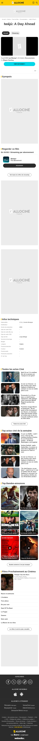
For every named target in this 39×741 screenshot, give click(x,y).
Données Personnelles (8, 721)
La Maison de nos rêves (8, 622)
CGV (7, 719)
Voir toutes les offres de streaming (19, 175)
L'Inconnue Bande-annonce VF (10, 558)
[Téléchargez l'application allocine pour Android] (23, 694)
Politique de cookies (15, 719)
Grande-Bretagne (28, 322)
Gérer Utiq (22, 723)
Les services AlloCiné (12, 723)
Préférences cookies (28, 719)
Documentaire (30, 58)
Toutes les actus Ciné (19, 424)
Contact (4, 717)
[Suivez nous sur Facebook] (8, 682)
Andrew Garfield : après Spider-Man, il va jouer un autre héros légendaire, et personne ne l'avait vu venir (29, 449)
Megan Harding (8, 60)
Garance (3, 615)
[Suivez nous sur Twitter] (14, 682)
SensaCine (26, 705)
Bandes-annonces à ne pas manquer (19, 564)
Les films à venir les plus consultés (20, 629)
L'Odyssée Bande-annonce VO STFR (29, 558)
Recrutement (22, 717)
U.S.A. (21, 322)
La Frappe (4, 612)
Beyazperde (8, 708)
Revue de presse (20, 721)
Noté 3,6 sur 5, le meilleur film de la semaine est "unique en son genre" (29, 374)
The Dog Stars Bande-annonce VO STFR (29, 508)
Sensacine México (17, 710)
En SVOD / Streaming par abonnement (17, 152)
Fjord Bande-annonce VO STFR (29, 533)
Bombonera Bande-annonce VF (10, 533)
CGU (35, 717)
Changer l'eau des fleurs (21, 574)
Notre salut (4, 619)
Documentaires (23, 19)
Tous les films (15, 19)
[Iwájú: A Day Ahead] (19, 46)
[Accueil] (18, 2)
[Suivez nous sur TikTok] (25, 682)
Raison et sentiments (7, 593)
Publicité (30, 717)
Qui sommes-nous (13, 717)
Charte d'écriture (31, 721)
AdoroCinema (27, 708)
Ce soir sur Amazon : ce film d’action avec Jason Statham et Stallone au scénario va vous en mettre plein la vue (29, 387)
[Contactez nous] (30, 682)
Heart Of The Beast (6, 608)
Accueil (4, 19)
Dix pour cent (5, 604)
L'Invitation (4, 597)
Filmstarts (7, 705)
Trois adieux (5, 601)
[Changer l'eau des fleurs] (7, 582)
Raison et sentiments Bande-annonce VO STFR (10, 508)
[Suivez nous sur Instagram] (19, 682)
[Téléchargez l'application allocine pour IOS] (16, 694)
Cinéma (9, 19)
